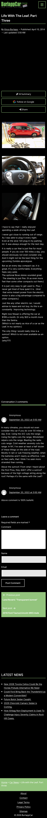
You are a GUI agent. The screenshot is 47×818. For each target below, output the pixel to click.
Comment (6, 526)
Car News (14, 782)
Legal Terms (23, 802)
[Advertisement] (23, 64)
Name (4, 553)
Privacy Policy (24, 806)
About (23, 793)
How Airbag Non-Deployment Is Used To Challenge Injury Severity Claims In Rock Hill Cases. (24, 714)
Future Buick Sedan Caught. (17, 699)
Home (4, 782)
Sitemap (23, 811)
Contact (24, 798)
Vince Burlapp (11, 29)
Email (4, 567)
